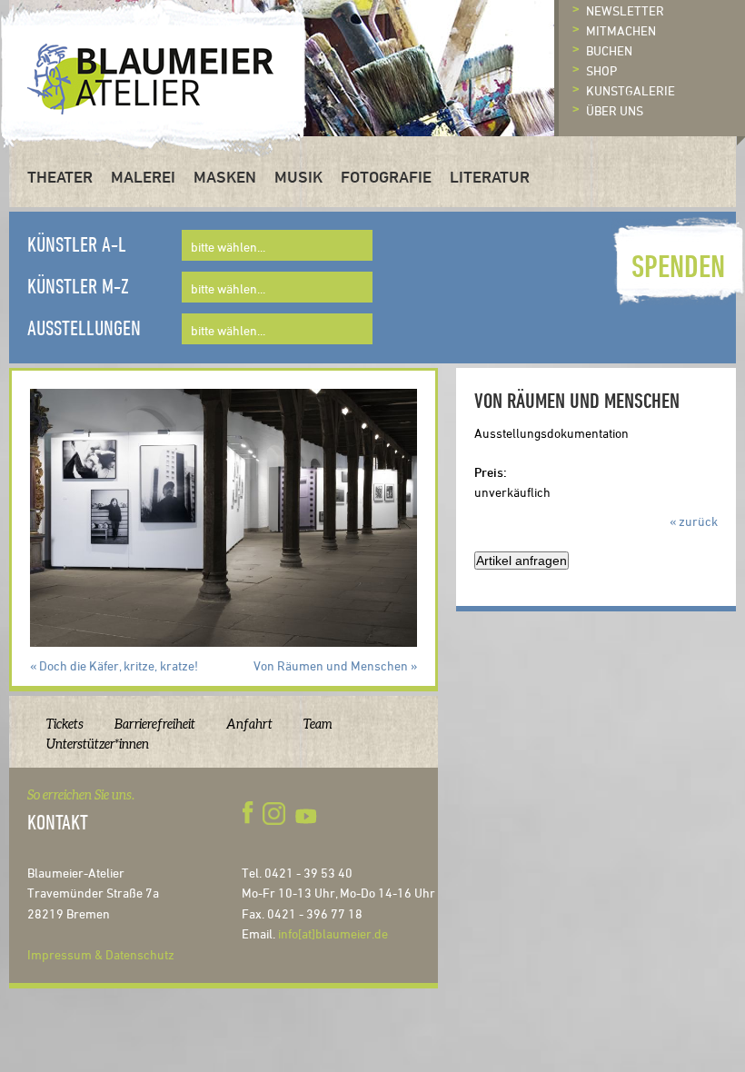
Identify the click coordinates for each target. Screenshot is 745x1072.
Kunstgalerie (630, 90)
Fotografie (386, 176)
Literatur (490, 176)
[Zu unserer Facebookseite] (251, 813)
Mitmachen (621, 30)
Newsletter (625, 10)
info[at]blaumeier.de (333, 933)
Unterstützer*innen (97, 744)
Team (318, 724)
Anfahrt (249, 724)
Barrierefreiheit (154, 724)
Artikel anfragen (521, 560)
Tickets (65, 724)
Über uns (614, 110)
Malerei (143, 176)
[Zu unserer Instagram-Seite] (273, 813)
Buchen (609, 50)
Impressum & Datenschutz (100, 954)
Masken (225, 176)
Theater (60, 176)
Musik (298, 176)
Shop (601, 70)
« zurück (694, 521)
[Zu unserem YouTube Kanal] (308, 813)
